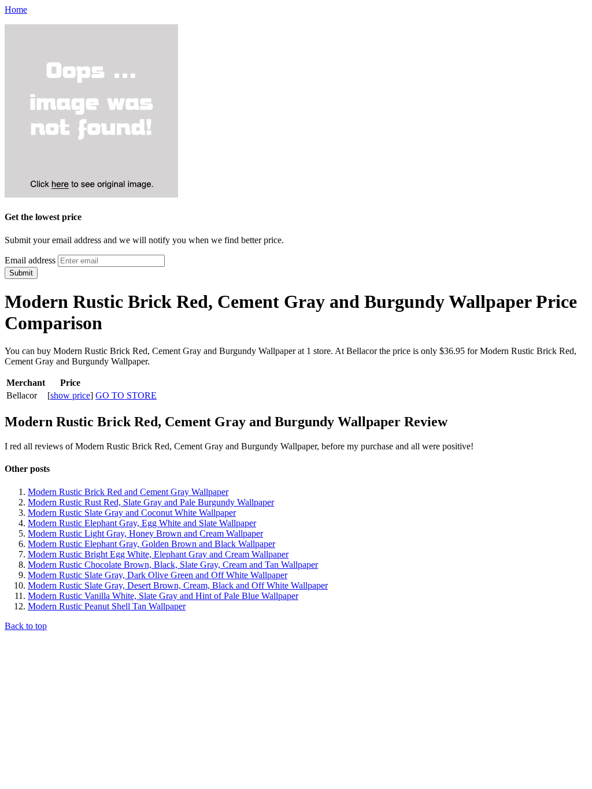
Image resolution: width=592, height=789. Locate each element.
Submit (21, 273)
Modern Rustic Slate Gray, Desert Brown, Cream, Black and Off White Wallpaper (178, 585)
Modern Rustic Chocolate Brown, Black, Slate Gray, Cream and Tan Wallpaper (173, 565)
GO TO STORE (126, 395)
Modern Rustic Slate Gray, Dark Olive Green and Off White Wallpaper (157, 575)
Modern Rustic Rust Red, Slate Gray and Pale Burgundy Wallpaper (151, 502)
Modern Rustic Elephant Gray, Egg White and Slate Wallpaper (142, 523)
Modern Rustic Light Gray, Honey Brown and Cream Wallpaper (145, 533)
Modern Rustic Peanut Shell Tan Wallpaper (107, 606)
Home (16, 9)
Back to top (26, 626)
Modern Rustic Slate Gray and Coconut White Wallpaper (132, 513)
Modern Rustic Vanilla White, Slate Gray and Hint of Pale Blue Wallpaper (163, 596)
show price (70, 395)
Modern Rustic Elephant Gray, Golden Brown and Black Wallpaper (151, 544)
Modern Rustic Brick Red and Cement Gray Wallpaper (128, 492)
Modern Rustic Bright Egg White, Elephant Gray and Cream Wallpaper (158, 554)
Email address (30, 260)
